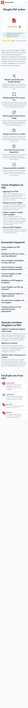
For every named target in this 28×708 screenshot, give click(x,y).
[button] (14, 23)
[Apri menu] (26, 2)
